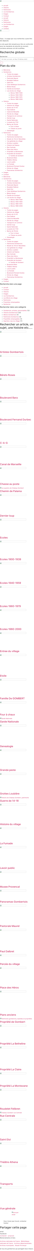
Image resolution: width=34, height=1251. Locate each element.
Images (5, 14)
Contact (6, 16)
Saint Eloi (10, 82)
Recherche (6, 304)
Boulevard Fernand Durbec (15, 166)
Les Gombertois (8, 12)
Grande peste (8, 770)
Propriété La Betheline (12, 1043)
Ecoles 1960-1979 (10, 606)
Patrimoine (7, 10)
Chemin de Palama (13, 145)
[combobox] (17, 59)
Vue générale (7, 1208)
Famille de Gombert (13, 89)
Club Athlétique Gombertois (16, 84)
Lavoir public (11, 162)
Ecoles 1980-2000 (10, 629)
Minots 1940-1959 (16, 95)
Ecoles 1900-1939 (10, 559)
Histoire (6, 7)
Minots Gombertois (9, 315)
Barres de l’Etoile (12, 124)
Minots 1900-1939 (16, 93)
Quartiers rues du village (11, 321)
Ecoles (4, 537)
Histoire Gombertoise (10, 312)
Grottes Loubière (12, 143)
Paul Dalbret (11, 110)
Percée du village (12, 114)
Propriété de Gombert (14, 153)
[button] (17, 1232)
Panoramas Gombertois (15, 170)
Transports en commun (14, 116)
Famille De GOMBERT (12, 698)
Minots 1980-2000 (16, 99)
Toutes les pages (12, 74)
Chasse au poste (15, 128)
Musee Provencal (10, 886)
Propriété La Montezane (15, 151)
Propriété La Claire (10, 1069)
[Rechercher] (1, 62)
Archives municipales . (7, 1245)
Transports (6, 1183)
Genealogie (10, 130)
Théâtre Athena (12, 160)
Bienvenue (6, 70)
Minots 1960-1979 (16, 97)
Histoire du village (13, 105)
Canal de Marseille (13, 112)
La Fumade (10, 164)
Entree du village (12, 168)
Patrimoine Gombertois (14, 137)
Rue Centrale (11, 147)
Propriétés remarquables (11, 319)
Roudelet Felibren (12, 80)
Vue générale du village (14, 141)
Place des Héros (12, 149)
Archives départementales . (23, 1243)
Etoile (3, 675)
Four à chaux (14, 126)
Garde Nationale (12, 120)
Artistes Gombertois (13, 76)
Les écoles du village (14, 91)
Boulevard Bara (12, 158)
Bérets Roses (11, 87)
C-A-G (4, 442)
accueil (5, 5)
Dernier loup (11, 118)
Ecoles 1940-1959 (10, 582)
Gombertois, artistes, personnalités (15, 310)
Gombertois (7, 72)
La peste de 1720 (12, 122)
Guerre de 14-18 (12, 107)
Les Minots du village (10, 298)
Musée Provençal (20, 1245)
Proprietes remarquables (11, 302)
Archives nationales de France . (10, 1241)
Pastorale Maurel (12, 78)
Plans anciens (8, 1014)
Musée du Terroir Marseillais (16, 139)
